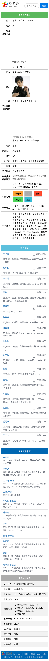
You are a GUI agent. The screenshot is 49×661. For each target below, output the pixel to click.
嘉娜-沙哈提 (8, 536)
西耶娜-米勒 (8, 481)
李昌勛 (6, 469)
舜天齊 (6, 512)
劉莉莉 (6, 541)
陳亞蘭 (6, 279)
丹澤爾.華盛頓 (9, 565)
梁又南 (6, 435)
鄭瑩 (5, 369)
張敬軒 (6, 328)
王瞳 (5, 292)
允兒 (5, 524)
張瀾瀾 (6, 341)
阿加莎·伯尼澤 (9, 501)
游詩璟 (6, 422)
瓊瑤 (5, 553)
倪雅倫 (6, 408)
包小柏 (6, 268)
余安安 (6, 457)
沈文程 (6, 355)
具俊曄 (6, 306)
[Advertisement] (29, 44)
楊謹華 (6, 317)
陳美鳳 (6, 394)
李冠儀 (6, 254)
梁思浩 (6, 380)
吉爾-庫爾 (7, 492)
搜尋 (44, 6)
